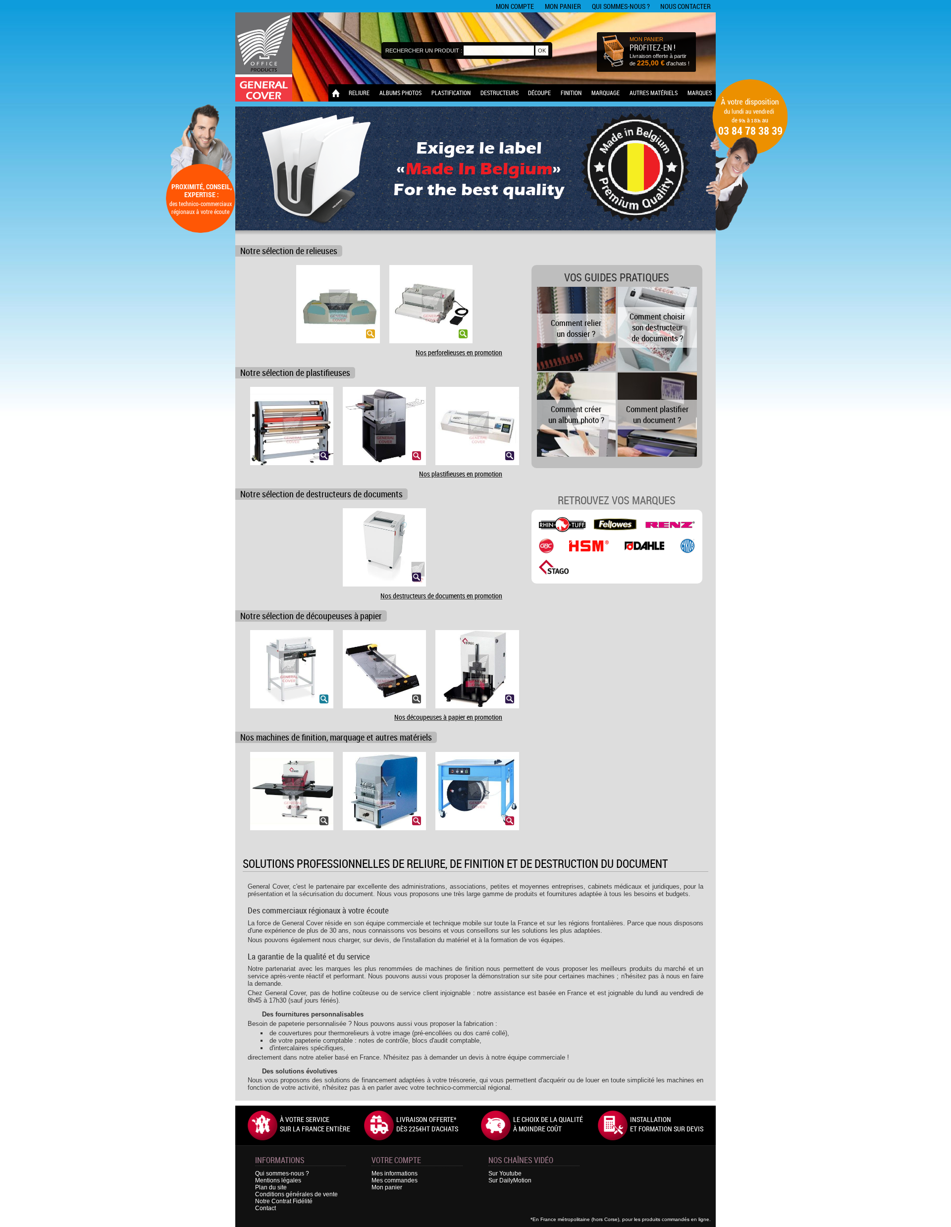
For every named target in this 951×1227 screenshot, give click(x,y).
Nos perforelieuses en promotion (459, 352)
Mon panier (563, 6)
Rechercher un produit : (423, 50)
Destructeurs (499, 93)
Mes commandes (394, 1180)
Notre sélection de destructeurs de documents (321, 494)
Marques (699, 93)
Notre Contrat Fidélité (284, 1201)
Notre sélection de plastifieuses (295, 372)
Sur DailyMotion (509, 1180)
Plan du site (271, 1187)
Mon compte (515, 6)
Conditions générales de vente (296, 1194)
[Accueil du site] (263, 57)
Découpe (539, 93)
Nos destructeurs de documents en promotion (441, 595)
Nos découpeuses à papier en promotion (448, 717)
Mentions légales (278, 1180)
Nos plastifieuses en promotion (460, 474)
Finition (571, 93)
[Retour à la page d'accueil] (335, 93)
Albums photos (400, 93)
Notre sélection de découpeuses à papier (311, 616)
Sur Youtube (505, 1173)
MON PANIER (646, 39)
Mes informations (394, 1173)
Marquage (605, 93)
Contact (265, 1208)
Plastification (451, 93)
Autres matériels (654, 93)
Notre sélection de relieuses (288, 251)
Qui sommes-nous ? (621, 6)
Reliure (359, 93)
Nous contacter (685, 6)
